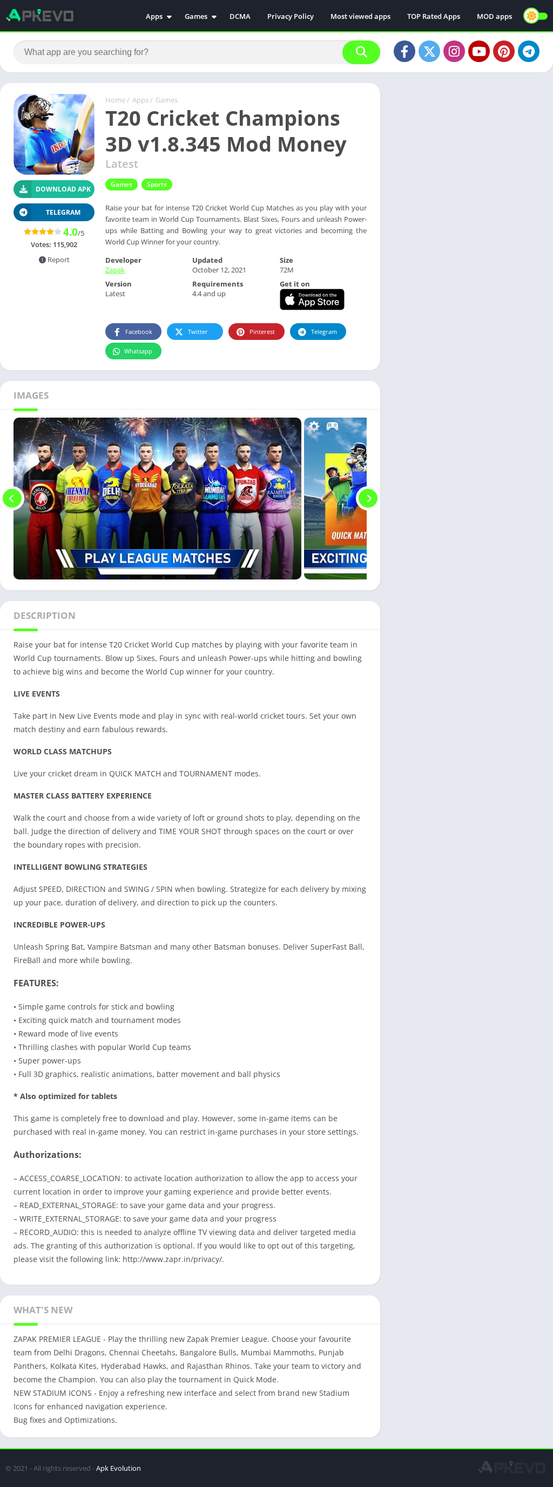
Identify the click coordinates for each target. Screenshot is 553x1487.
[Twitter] (429, 51)
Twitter (198, 332)
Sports (157, 184)
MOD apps (494, 16)
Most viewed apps (360, 16)
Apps (154, 16)
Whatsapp (138, 351)
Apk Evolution (118, 1468)
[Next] (368, 498)
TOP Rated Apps (433, 16)
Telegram (324, 332)
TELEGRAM (63, 212)
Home (115, 100)
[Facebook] (404, 51)
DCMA (240, 16)
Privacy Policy (290, 16)
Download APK (63, 189)
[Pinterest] (504, 51)
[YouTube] (479, 51)
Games (196, 16)
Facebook (138, 332)
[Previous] (12, 498)
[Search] (361, 52)
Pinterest (262, 332)
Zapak (115, 270)
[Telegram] (528, 51)
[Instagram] (454, 51)
